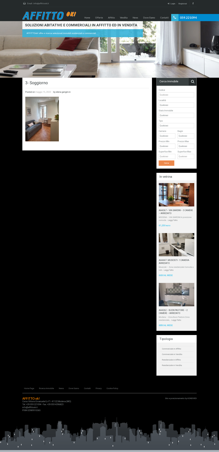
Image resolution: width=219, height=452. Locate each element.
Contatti (164, 17)
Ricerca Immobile (46, 388)
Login (173, 4)
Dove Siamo (149, 17)
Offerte (99, 17)
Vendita (124, 17)
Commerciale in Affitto (171, 349)
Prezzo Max (183, 141)
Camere (162, 131)
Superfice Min (165, 151)
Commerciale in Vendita (172, 354)
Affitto (111, 17)
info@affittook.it (41, 3)
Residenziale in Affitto (171, 360)
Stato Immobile (166, 110)
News (135, 17)
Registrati (182, 4)
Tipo (161, 121)
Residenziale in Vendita (172, 365)
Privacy (99, 388)
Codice (162, 90)
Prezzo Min (164, 141)
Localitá (162, 100)
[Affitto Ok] (49, 15)
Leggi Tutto (173, 220)
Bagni (180, 131)
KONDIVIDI (192, 398)
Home (87, 17)
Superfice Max (184, 151)
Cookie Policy (112, 388)
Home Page (29, 388)
